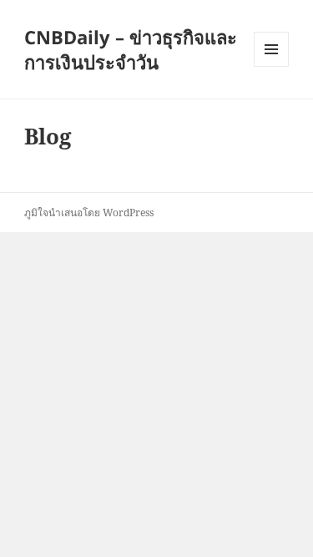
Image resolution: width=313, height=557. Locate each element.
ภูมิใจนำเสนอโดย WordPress (89, 212)
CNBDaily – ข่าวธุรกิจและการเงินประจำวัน (130, 49)
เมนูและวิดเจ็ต (271, 49)
